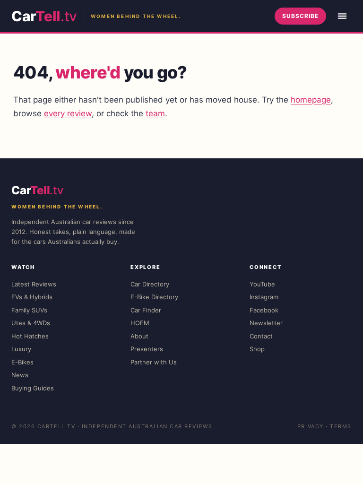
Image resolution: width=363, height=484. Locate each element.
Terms (341, 426)
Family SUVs (29, 310)
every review (68, 113)
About (139, 336)
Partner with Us (153, 362)
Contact (261, 336)
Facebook (264, 310)
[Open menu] (342, 16)
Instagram (264, 297)
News (19, 375)
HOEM (139, 323)
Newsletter (266, 323)
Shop (257, 349)
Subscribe (300, 15)
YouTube (262, 284)
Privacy (310, 426)
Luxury (21, 349)
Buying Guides (32, 388)
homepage (311, 99)
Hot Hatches (30, 336)
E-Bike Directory (154, 297)
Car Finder (145, 310)
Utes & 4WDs (30, 323)
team (155, 113)
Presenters (146, 349)
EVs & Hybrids (31, 297)
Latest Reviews (33, 284)
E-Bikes (22, 362)
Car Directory (149, 284)
